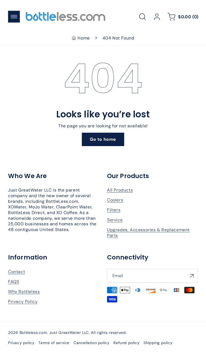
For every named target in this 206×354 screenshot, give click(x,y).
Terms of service (53, 342)
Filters (113, 210)
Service (115, 220)
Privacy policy (21, 342)
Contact (16, 271)
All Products (120, 190)
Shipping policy (158, 342)
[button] (14, 17)
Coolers (115, 200)
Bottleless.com (33, 332)
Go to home (103, 139)
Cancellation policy (91, 342)
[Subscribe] (192, 276)
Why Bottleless (24, 291)
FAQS (13, 281)
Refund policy (126, 342)
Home (84, 38)
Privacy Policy (23, 301)
